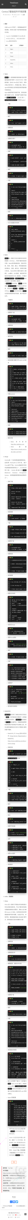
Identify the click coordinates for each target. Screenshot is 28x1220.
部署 (14, 1197)
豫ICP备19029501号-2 (14, 1212)
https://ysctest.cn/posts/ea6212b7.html (14, 1173)
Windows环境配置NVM (7, 1206)
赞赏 (14, 1162)
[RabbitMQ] (25, 711)
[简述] (25, 24)
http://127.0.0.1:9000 (18, 1128)
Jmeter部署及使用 (20, 1206)
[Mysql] (25, 457)
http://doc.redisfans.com (17, 444)
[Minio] (25, 901)
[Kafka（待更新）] (25, 896)
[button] (2, 4)
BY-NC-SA (14, 1178)
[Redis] (25, 255)
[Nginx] (25, 74)
